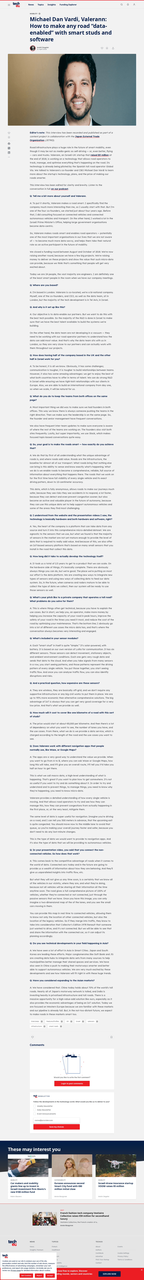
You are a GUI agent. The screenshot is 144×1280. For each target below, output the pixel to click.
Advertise (99, 1256)
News (31, 4)
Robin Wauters (16, 1196)
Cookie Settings (123, 1253)
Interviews (35, 1021)
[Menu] (9, 5)
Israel (78, 1021)
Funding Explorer (68, 4)
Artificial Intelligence (59, 1266)
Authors (98, 1250)
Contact (99, 1263)
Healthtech (56, 1250)
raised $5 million (100, 155)
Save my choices (56, 1127)
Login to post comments (72, 1083)
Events (120, 1247)
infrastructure (36, 1026)
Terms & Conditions (125, 1260)
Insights (52, 4)
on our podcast (59, 188)
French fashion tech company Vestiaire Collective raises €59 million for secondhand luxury (84, 1216)
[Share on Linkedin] (9, 152)
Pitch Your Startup (102, 1260)
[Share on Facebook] (9, 144)
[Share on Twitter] (9, 148)
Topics (41, 4)
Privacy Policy (123, 1256)
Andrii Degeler (103, 1196)
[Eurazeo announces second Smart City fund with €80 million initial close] (72, 1165)
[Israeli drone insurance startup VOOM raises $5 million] (116, 1165)
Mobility (33, 14)
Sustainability (60, 1180)
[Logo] (17, 4)
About (98, 1247)
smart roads (53, 1026)
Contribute (99, 1253)
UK (67, 1021)
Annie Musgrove (60, 1196)
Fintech (54, 1247)
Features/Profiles (52, 1021)
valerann (91, 1021)
